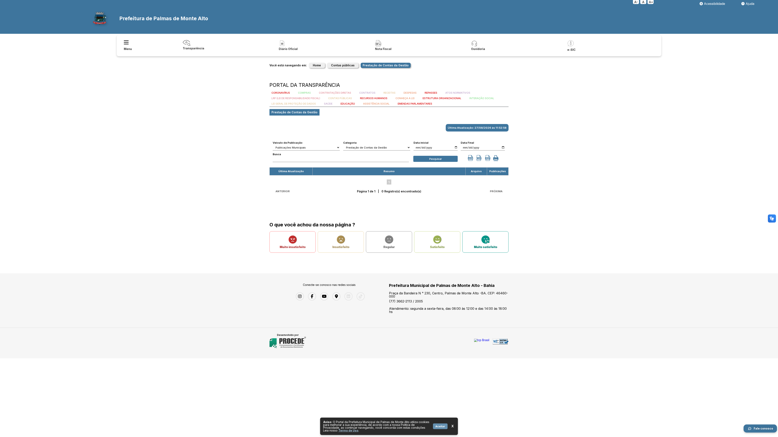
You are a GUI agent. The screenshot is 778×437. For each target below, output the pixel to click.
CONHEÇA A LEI (405, 98)
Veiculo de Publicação (287, 142)
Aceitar (440, 426)
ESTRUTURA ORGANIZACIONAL (442, 98)
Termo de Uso (348, 430)
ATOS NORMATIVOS (457, 92)
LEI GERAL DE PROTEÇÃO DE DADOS (293, 103)
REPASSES (431, 92)
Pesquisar (435, 158)
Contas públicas (343, 65)
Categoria (350, 142)
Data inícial (421, 142)
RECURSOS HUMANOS (373, 98)
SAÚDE (328, 103)
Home (317, 65)
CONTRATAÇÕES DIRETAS (335, 92)
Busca (277, 154)
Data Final (467, 142)
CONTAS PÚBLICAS (340, 98)
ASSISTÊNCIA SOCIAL (376, 103)
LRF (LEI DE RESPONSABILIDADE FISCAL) (295, 98)
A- (636, 2)
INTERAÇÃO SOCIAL (481, 98)
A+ (651, 2)
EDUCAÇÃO (348, 103)
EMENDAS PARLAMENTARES (415, 103)
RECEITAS (389, 92)
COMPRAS (304, 92)
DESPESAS (410, 92)
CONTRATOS (367, 92)
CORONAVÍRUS (280, 92)
